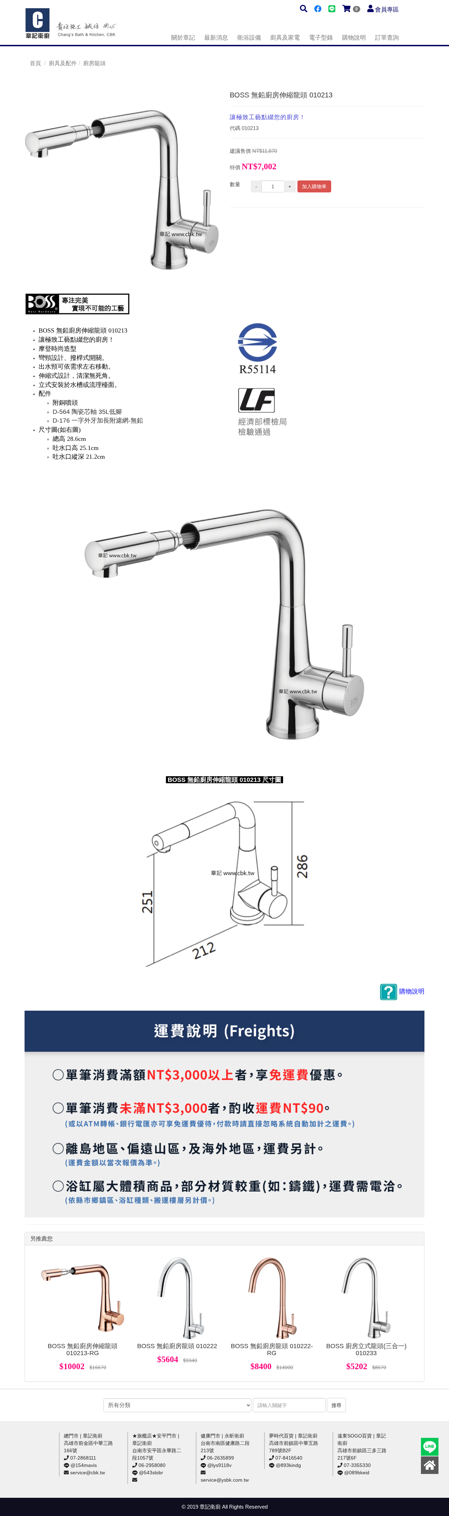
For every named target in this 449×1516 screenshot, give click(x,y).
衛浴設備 (249, 37)
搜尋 (336, 1405)
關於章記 (183, 37)
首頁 (35, 63)
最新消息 (216, 37)
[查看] (82, 1298)
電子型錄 (321, 37)
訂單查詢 (387, 37)
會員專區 (387, 9)
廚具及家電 (285, 37)
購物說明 (354, 37)
